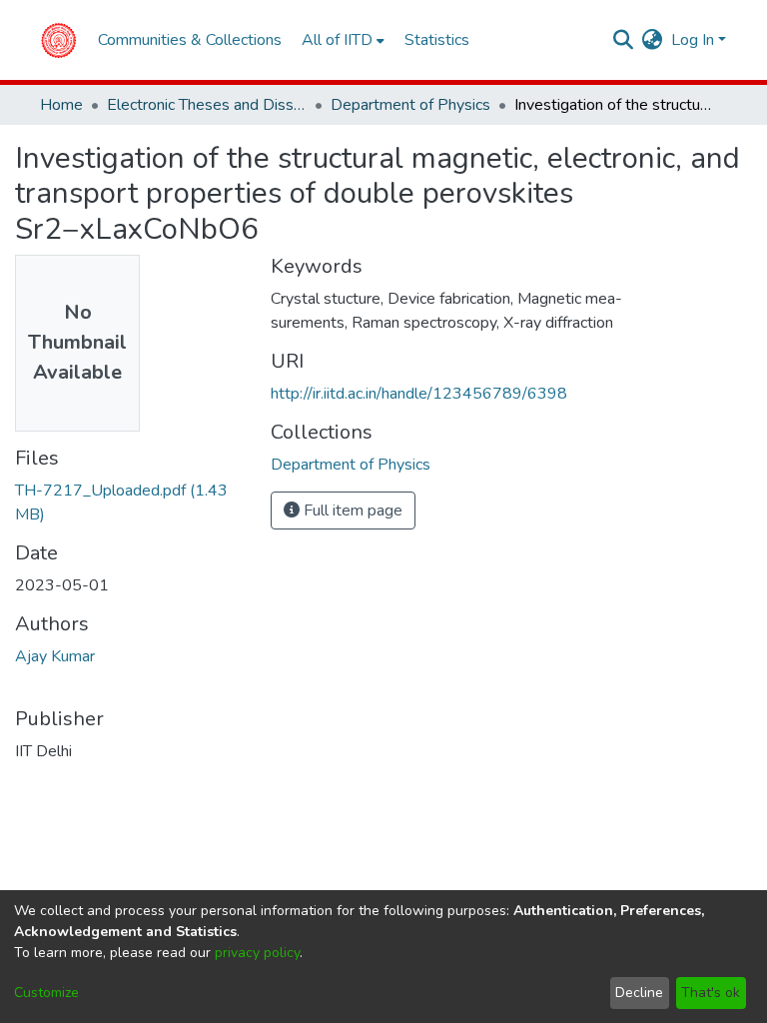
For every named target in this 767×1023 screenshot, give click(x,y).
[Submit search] (623, 40)
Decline (639, 992)
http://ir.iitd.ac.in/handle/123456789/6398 (419, 394)
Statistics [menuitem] (436, 40)
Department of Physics (410, 105)
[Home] (58, 40)
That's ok (710, 992)
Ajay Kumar (55, 656)
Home (61, 105)
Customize (46, 992)
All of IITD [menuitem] (337, 40)
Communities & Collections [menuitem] (190, 40)
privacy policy (257, 952)
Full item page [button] (351, 510)
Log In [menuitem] (692, 40)
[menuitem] (652, 40)
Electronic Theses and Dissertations (207, 105)
